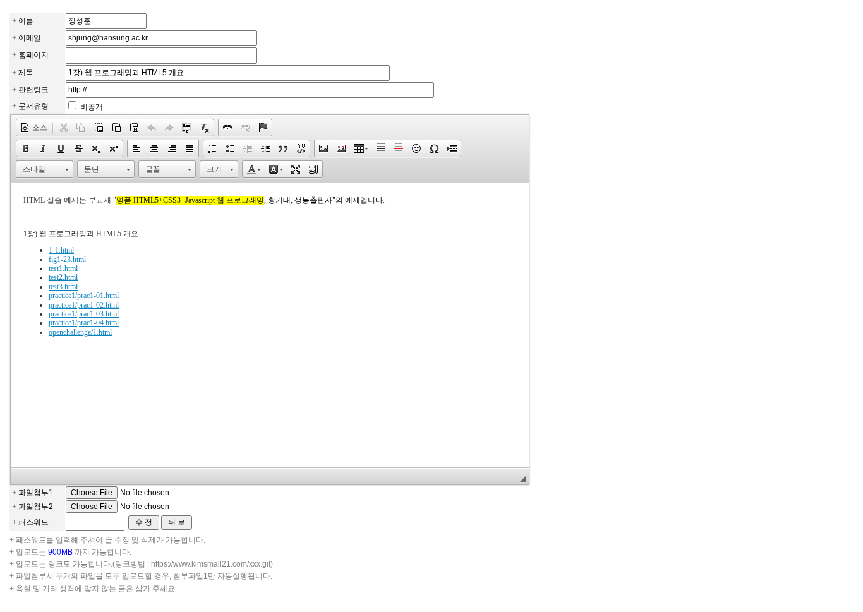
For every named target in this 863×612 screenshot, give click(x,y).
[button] (33, 127)
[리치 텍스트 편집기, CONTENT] (270, 325)
